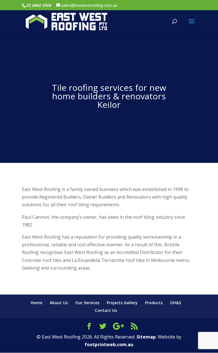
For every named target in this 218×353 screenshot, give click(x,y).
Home (36, 302)
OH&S (175, 302)
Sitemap (146, 337)
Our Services (87, 302)
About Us (59, 302)
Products (154, 302)
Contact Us (106, 310)
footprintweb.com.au (109, 344)
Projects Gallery (122, 302)
